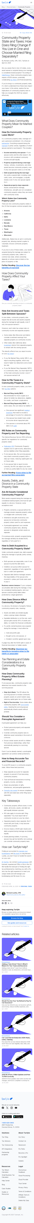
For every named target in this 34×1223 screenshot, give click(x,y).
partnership (5, 143)
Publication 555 (9, 446)
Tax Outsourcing (7, 1145)
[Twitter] (7, 1108)
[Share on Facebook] (3, 903)
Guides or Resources (5, 1193)
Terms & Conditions (24, 1191)
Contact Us (26, 926)
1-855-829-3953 (8, 1123)
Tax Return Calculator (5, 1171)
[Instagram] (12, 1108)
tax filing (7, 389)
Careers (21, 1161)
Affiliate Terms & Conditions (23, 1196)
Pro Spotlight (22, 1157)
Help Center (6, 1181)
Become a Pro (23, 1153)
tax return (10, 354)
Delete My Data (23, 1200)
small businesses (23, 862)
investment (7, 345)
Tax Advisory (6, 1141)
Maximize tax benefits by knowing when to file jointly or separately (15, 651)
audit (15, 426)
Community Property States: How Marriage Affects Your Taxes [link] (25, 7)
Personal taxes (11, 7)
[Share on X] (8, 903)
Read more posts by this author (16, 895)
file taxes (16, 853)
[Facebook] (3, 1108)
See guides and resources (17, 923)
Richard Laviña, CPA (10, 61)
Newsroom (22, 1145)
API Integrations (7, 1149)
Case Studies (6, 1188)
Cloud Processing (24, 1175)
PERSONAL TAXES (26, 886)
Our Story (21, 1137)
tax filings (14, 80)
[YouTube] (16, 1108)
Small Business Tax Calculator (8, 1176)
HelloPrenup (6, 75)
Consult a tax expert (10, 790)
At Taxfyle (5, 862)
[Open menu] (31, 2)
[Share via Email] (11, 903)
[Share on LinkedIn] (6, 903)
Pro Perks (21, 1149)
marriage (4, 146)
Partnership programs (5, 1153)
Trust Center (22, 1183)
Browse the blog (17, 918)
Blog (3, 7)
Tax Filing (5, 1137)
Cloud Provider (23, 1179)
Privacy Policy (23, 1187)
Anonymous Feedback (22, 1171)
